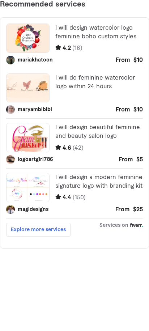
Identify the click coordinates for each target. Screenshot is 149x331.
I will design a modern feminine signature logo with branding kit (98, 181)
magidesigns (33, 209)
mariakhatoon (35, 60)
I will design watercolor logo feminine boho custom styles (95, 32)
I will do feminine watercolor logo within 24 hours (95, 82)
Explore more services (38, 229)
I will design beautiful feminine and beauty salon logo (97, 131)
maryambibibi (35, 109)
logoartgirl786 (35, 159)
